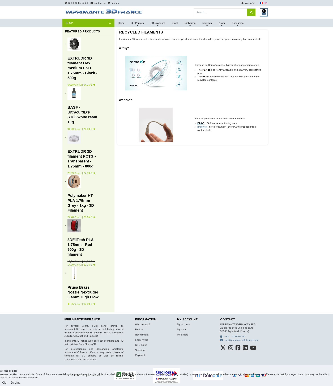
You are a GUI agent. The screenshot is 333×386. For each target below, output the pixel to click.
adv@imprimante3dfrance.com (241, 340)
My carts (181, 329)
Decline (15, 382)
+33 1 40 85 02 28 (77, 3)
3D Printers (137, 23)
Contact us (99, 3)
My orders (182, 334)
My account (183, 324)
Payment (140, 355)
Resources (238, 23)
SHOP (69, 23)
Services (207, 23)
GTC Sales (141, 344)
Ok (4, 382)
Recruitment (141, 334)
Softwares (190, 23)
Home (121, 23)
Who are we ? (142, 324)
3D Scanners (158, 23)
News (222, 23)
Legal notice (141, 339)
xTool (175, 23)
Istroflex (202, 126)
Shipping (140, 350)
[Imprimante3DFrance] (104, 12)
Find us (114, 3)
